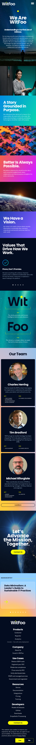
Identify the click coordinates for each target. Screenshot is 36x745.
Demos (18, 687)
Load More (18, 505)
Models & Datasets (18, 707)
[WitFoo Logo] (18, 622)
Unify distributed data (18, 673)
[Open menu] (32, 3)
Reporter (18, 636)
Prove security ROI (18, 670)
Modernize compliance (18, 667)
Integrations (18, 693)
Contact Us (18, 552)
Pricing (18, 696)
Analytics (18, 639)
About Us (18, 650)
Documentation (18, 690)
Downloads (18, 713)
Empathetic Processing (18, 716)
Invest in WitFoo (18, 653)
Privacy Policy (21, 735)
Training (18, 699)
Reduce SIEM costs (18, 661)
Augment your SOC (18, 664)
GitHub (18, 710)
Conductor (18, 633)
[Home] (8, 3)
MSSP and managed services (18, 676)
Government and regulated (18, 679)
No (29, 740)
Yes (19, 740)
